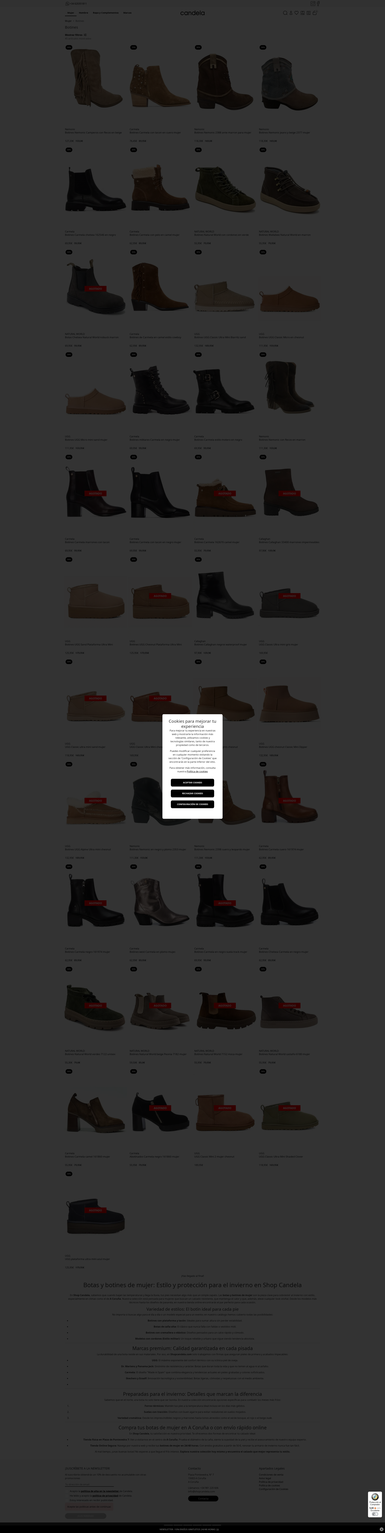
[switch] (375, 1514)
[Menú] (380, 1493)
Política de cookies (197, 771)
